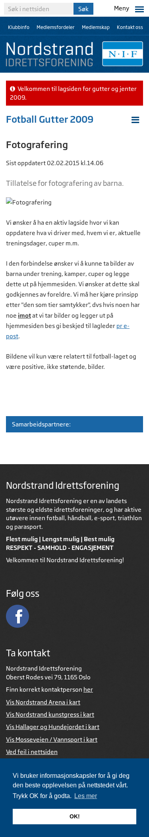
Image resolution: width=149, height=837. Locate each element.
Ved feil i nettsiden (32, 752)
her (88, 689)
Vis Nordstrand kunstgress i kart (50, 714)
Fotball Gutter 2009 (49, 119)
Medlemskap (96, 27)
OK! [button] (75, 816)
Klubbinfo (18, 27)
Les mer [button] (85, 796)
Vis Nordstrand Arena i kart (43, 702)
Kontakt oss (130, 27)
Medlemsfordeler (56, 27)
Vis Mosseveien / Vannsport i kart (51, 739)
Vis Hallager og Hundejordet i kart (52, 727)
